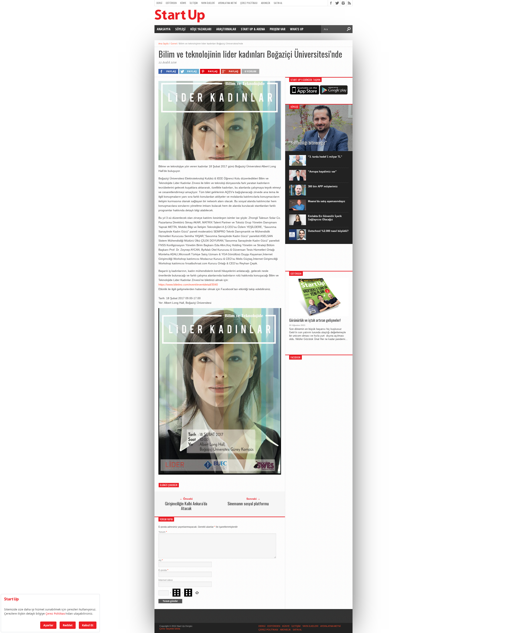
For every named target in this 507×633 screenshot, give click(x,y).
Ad (160, 560)
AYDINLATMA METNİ (227, 3)
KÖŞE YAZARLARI (201, 29)
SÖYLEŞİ (180, 29)
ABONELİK (265, 3)
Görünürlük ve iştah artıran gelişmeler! (315, 320)
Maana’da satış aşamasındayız (326, 201)
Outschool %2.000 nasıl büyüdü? (328, 230)
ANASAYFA (164, 29)
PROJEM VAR (277, 29)
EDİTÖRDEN (171, 3)
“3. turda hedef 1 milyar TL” (325, 156)
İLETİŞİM (194, 3)
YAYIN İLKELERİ (208, 3)
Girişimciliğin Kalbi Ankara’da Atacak (186, 506)
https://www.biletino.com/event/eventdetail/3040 (188, 284)
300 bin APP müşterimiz (323, 186)
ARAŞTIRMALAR (226, 29)
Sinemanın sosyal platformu (248, 503)
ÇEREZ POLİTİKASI (248, 3)
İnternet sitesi (165, 580)
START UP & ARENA (253, 29)
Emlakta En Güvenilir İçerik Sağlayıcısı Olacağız (325, 218)
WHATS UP (296, 29)
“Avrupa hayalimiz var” (322, 171)
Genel (174, 43)
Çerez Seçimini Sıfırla (169, 628)
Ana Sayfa (163, 43)
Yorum (162, 532)
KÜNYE (183, 3)
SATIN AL (278, 3)
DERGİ (159, 3)
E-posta (163, 570)
